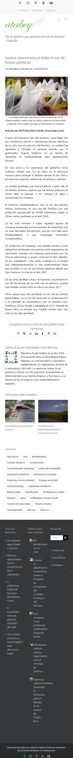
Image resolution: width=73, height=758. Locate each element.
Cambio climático (16, 462)
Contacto (57, 565)
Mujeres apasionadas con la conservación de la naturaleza (14, 565)
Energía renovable (48, 480)
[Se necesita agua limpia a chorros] (20, 401)
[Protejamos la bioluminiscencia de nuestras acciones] (53, 401)
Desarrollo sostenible (49, 468)
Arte (25, 456)
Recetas (11, 498)
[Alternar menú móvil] (66, 19)
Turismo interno (43, 504)
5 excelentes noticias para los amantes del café (13, 618)
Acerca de (58, 550)
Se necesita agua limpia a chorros (13, 544)
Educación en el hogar (45, 474)
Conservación (37, 462)
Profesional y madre (53, 492)
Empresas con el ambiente (20, 480)
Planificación (32, 492)
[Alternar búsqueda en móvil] (59, 19)
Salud (23, 498)
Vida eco (31, 510)
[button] (7, 417)
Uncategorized (14, 510)
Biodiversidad (39, 456)
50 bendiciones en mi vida (38, 546)
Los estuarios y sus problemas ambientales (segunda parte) (38, 625)
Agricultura (13, 456)
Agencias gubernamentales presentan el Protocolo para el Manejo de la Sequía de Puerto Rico (38, 700)
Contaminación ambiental (20, 468)
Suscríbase (58, 557)
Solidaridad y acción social (44, 498)
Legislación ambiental (39, 486)
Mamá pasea (14, 492)
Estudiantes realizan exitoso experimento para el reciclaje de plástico (38, 658)
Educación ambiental (18, 474)
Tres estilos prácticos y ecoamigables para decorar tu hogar (14, 644)
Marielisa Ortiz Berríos (20, 69)
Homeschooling (15, 486)
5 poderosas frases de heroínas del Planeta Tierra (13, 591)
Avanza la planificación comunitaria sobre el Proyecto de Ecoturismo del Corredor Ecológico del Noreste (38, 583)
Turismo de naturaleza (18, 504)
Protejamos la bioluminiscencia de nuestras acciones (49, 429)
